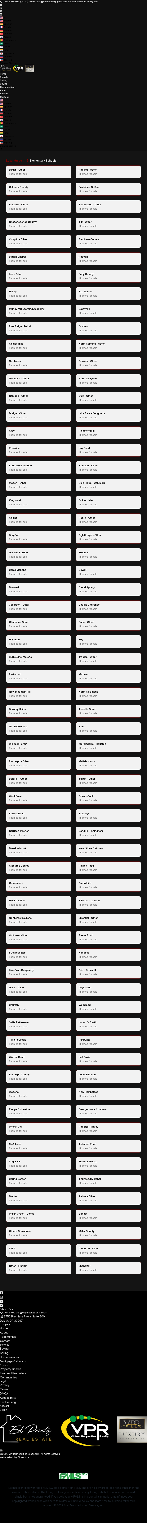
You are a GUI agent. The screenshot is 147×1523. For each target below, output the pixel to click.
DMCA (4, 1393)
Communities (7, 87)
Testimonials (8, 1336)
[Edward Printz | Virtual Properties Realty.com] (73, 1446)
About (3, 90)
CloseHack (23, 1457)
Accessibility (8, 1397)
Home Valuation (10, 1357)
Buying (3, 83)
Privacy (4, 1385)
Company (5, 1324)
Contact (4, 97)
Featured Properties (13, 1373)
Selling (3, 80)
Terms (4, 1389)
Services (4, 1344)
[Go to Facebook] (1, 4)
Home (3, 73)
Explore (4, 1365)
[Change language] (3, 17)
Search (4, 77)
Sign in (12, 63)
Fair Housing (8, 1402)
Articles (4, 93)
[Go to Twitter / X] (1, 11)
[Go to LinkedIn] (1, 14)
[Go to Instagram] (1, 8)
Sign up (4, 63)
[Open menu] (1, 149)
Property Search (10, 1369)
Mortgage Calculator (13, 1361)
